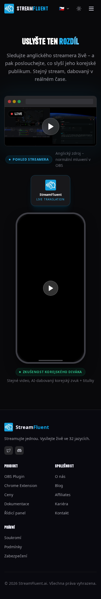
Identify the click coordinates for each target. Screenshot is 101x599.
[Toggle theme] (79, 8)
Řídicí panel (15, 512)
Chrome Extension (20, 485)
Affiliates (63, 494)
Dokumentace (16, 503)
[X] (8, 450)
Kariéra (61, 503)
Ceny (8, 494)
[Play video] (50, 126)
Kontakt (62, 512)
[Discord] (19, 450)
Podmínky (13, 546)
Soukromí (12, 537)
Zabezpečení (15, 555)
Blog (59, 485)
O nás (60, 476)
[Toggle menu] (91, 8)
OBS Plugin (14, 476)
